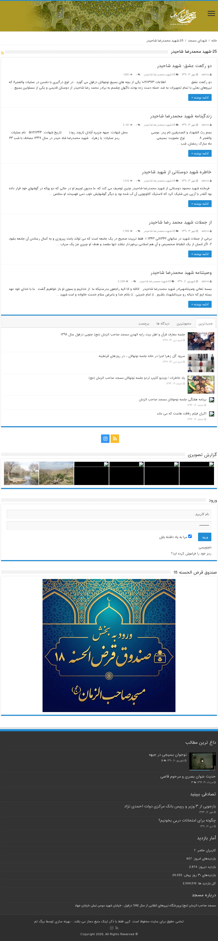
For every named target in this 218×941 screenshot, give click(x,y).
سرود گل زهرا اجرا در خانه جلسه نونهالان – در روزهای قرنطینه (142, 356)
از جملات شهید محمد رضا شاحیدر (180, 222)
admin (205, 74)
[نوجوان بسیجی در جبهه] (202, 762)
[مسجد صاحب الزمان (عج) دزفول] (109, 16)
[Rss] (115, 438)
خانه (214, 40)
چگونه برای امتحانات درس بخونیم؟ (187, 820)
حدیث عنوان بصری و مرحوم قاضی (188, 777)
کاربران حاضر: (206, 850)
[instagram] (105, 438)
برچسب (144, 323)
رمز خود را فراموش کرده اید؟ (191, 553)
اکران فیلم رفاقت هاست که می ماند (181, 413)
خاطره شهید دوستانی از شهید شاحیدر (177, 172)
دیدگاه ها (163, 323)
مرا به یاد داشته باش (173, 537)
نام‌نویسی (205, 547)
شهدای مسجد (197, 40)
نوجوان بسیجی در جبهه (168, 755)
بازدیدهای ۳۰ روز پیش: (199, 875)
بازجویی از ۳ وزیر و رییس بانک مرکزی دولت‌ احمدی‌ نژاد (170, 806)
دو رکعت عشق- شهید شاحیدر (184, 66)
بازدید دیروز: (206, 867)
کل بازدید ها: (206, 883)
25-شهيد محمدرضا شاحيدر (159, 74)
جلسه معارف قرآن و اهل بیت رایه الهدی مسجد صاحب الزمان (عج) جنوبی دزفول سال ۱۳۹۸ (123, 334)
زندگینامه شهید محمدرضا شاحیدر (181, 116)
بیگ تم (39, 921)
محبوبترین (184, 323)
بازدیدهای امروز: (204, 858)
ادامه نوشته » (199, 97)
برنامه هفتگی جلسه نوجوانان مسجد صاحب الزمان (172, 399)
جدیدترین (206, 323)
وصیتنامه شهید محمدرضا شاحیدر (181, 273)
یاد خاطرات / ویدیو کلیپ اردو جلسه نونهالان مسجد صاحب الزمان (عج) (137, 378)
